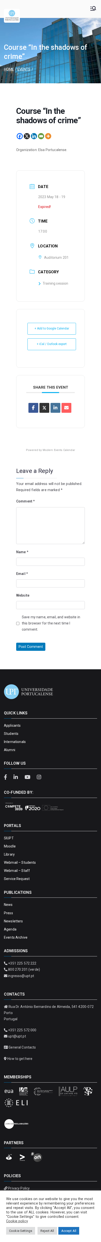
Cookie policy (17, 1221)
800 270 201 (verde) (24, 969)
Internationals (15, 742)
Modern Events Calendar (59, 450)
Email (22, 574)
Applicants (12, 725)
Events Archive (15, 937)
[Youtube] (28, 777)
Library (9, 854)
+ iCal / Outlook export (52, 344)
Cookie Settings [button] (20, 1231)
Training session (55, 283)
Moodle (10, 846)
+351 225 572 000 (22, 1030)
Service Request (17, 879)
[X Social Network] (44, 408)
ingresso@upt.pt (21, 976)
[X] (27, 136)
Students (11, 734)
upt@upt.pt (17, 1036)
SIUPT (9, 838)
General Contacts (22, 1047)
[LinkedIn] (16, 777)
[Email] (41, 136)
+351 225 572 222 (22, 963)
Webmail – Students (20, 862)
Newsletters (13, 921)
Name (22, 552)
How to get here (19, 1059)
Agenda (10, 929)
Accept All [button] (68, 1231)
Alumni (9, 750)
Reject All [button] (47, 1231)
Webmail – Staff (17, 871)
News (8, 905)
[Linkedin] (34, 136)
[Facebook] (20, 136)
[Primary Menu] (93, 9)
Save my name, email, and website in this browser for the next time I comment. (51, 623)
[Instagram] (39, 777)
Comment (25, 501)
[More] (48, 136)
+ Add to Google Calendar (52, 328)
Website (22, 595)
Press (8, 913)
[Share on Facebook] (33, 408)
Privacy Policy (19, 1188)
